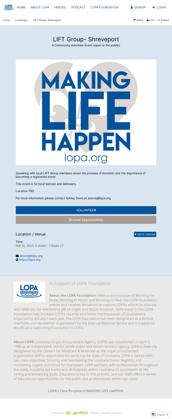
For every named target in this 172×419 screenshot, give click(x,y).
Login (161, 7)
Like (151, 20)
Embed (165, 20)
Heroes (60, 7)
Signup (140, 7)
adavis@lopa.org (31, 256)
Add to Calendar (146, 234)
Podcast (78, 7)
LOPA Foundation (105, 7)
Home (21, 7)
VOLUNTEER (86, 210)
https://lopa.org (29, 259)
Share (139, 20)
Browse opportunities (86, 220)
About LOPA (40, 7)
